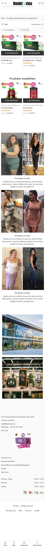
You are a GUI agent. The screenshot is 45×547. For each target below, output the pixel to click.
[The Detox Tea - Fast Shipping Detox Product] (22, 3)
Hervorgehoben (9, 30)
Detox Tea (4, 430)
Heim (3, 18)
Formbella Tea (6, 60)
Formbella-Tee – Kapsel (32, 60)
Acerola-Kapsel (7, 108)
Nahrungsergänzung (14, 58)
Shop (20, 510)
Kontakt (3, 468)
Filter (6, 24)
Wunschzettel (37, 545)
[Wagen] (42, 3)
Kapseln (3, 58)
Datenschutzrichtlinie (8, 461)
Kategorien (24, 545)
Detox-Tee (26, 105)
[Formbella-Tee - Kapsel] (33, 45)
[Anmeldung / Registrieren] (39, 3)
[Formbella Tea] (11, 45)
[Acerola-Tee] (33, 92)
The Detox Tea (6, 458)
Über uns (28, 510)
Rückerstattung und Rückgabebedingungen (15, 465)
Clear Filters (25, 30)
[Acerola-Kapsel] (11, 92)
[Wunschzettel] (19, 36)
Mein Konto (5, 472)
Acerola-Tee (27, 108)
